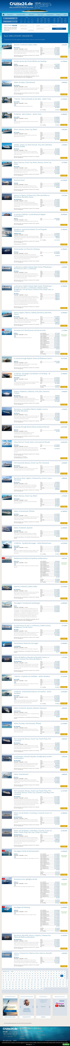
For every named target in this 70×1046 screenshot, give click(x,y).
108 (44, 979)
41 (53, 973)
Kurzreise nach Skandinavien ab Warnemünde (30, 330)
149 (41, 984)
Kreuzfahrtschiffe (21, 14)
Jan (38, 19)
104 (32, 979)
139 (9, 984)
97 (11, 979)
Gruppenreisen (49, 14)
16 (51, 971)
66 (56, 975)
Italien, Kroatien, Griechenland (24, 82)
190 (38, 988)
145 (28, 984)
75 (16, 977)
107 (41, 979)
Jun (41, 20)
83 (37, 977)
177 (63, 986)
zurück (12, 971)
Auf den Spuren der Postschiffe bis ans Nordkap (30, 61)
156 (63, 984)
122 (22, 982)
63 (48, 975)
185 (22, 988)
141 (16, 984)
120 (16, 982)
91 (59, 977)
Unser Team (40, 14)
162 (16, 986)
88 (51, 977)
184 (19, 988)
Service (58, 14)
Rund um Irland (19, 180)
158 (3, 986)
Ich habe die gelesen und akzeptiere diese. (9, 1007)
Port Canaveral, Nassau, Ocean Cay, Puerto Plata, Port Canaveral (32, 740)
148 (38, 984)
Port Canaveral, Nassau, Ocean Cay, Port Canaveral (31, 463)
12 (40, 971)
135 (63, 982)
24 (8, 973)
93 (64, 977)
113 (60, 979)
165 (25, 986)
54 (24, 975)
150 (44, 984)
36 (40, 973)
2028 (60, 17)
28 (19, 973)
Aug (49, 20)
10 (35, 971)
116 (3, 982)
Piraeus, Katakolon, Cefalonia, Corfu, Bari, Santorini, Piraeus (32, 392)
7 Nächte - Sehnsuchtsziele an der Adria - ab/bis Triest (32, 99)
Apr (49, 19)
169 (38, 986)
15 (48, 971)
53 (21, 975)
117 (6, 982)
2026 (27, 17)
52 (19, 975)
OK (66, 1044)
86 (45, 977)
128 (41, 982)
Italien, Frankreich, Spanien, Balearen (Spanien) (30, 708)
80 (29, 977)
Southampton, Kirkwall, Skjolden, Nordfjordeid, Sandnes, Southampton (33, 757)
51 (16, 975)
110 (51, 979)
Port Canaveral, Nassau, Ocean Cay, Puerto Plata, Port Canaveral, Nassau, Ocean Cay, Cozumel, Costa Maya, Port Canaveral (34, 792)
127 (38, 982)
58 (35, 975)
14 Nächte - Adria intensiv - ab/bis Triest (27, 114)
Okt (25, 22)
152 (50, 984)
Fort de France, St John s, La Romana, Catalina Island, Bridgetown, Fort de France (32, 626)
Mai (38, 20)
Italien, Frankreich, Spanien (23, 528)
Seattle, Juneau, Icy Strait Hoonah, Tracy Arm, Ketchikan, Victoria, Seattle (33, 146)
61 (43, 975)
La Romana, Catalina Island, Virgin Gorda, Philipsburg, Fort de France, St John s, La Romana (34, 268)
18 (56, 971)
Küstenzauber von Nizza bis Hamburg (26, 249)
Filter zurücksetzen (31, 30)
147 (35, 984)
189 (35, 988)
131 (50, 982)
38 (45, 973)
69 (64, 975)
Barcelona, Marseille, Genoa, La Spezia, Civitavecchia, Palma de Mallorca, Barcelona (32, 936)
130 (47, 982)
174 (53, 986)
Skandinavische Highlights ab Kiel (25, 879)
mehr (33, 1044)
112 (57, 979)
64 (51, 975)
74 (13, 977)
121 (19, 982)
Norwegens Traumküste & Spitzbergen (27, 603)
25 (11, 973)
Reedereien (10, 14)
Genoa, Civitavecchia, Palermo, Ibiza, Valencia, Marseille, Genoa (33, 954)
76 (19, 977)
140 (13, 984)
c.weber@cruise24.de (27, 1011)
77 (21, 977)
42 (56, 973)
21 (64, 971)
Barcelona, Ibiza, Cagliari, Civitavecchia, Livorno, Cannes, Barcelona (33, 479)
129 (44, 982)
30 (24, 973)
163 (19, 986)
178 (66, 986)
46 (3, 975)
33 (32, 973)
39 (48, 973)
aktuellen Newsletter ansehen (10, 1017)
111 (54, 979)
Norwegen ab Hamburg (22, 907)
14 (45, 971)
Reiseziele (31, 14)
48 (8, 975)
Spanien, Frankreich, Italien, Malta (25, 45)
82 (35, 977)
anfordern (10, 1011)
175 (57, 986)
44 (61, 973)
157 (66, 984)
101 (22, 979)
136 (66, 982)
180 (6, 988)
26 (13, 973)
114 (63, 979)
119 (13, 982)
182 (13, 988)
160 (9, 986)
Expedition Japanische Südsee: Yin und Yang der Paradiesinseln (30, 230)
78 (24, 977)
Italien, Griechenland (21, 774)
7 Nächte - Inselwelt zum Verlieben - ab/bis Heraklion (32, 676)
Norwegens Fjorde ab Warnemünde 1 (26, 851)
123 (25, 982)
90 (56, 977)
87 (48, 977)
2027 (43, 17)
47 (5, 975)
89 (53, 977)
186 (25, 988)
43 (59, 973)
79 (27, 977)
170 (41, 986)
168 (35, 986)
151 (47, 984)
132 (53, 982)
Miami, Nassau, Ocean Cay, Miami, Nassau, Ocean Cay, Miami (32, 163)
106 (38, 979)
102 (25, 979)
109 (47, 979)
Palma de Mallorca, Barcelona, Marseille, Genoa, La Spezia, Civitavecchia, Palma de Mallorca (31, 658)
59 (37, 975)
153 (53, 984)
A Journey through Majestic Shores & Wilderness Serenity (33, 358)
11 (37, 971)
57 (32, 975)
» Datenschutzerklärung (40, 1035)
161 (13, 986)
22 (3, 973)
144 (25, 984)
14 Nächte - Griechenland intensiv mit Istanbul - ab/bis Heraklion (32, 692)
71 (5, 977)
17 (53, 971)
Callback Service (45, 3)
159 (6, 986)
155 (60, 984)
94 (3, 979)
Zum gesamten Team (26, 1017)
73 (11, 977)
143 (22, 984)
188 (31, 988)
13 (43, 971)
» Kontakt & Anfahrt (39, 1031)
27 (16, 973)
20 (61, 971)
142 (19, 984)
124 (28, 982)
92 (61, 977)
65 (53, 975)
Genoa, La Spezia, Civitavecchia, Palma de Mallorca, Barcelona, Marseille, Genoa (31, 196)
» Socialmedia (22, 1038)
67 (59, 975)
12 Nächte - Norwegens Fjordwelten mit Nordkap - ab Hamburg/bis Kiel (32, 374)
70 (3, 977)
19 (59, 971)
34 (35, 973)
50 (13, 975)
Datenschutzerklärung (11, 1007)
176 (60, 986)
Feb (41, 19)
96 (8, 979)
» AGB (37, 1033)
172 (47, 986)
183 (16, 988)
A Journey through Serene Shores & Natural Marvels (31, 427)
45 (64, 973)
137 (3, 984)
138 (6, 984)
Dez (32, 22)
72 (8, 977)
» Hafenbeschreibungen (23, 1035)
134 (60, 982)
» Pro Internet (21, 1033)
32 (29, 973)
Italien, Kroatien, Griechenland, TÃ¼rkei (27, 723)
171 (44, 986)
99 (16, 979)
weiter (41, 988)
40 (51, 973)
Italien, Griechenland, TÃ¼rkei (24, 511)
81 (32, 977)
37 (43, 973)
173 (50, 986)
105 (35, 979)
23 (5, 973)
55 (27, 975)
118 (9, 982)
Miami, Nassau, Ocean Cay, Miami (25, 129)
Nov (28, 22)
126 (35, 982)
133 (57, 982)
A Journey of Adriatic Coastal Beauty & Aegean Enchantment (30, 215)
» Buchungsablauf (22, 1031)
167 (31, 986)
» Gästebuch (21, 1036)
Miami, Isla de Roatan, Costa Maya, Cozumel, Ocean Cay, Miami (33, 814)
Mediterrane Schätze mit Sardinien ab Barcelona (30, 558)
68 (61, 975)
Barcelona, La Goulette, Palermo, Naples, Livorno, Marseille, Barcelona (31, 410)
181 (9, 988)
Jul (45, 20)
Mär (45, 19)
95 (5, 979)
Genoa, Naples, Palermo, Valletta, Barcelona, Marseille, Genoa (33, 313)
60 (40, 975)
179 (3, 988)
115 (66, 979)
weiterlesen (43, 1017)
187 (28, 988)
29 (21, 973)
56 (29, 975)
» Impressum (38, 1036)
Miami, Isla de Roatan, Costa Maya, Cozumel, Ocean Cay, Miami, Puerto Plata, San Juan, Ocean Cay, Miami (33, 831)
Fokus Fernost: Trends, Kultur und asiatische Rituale (32, 442)
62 (45, 975)
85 (43, 977)
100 (19, 979)
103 (29, 979)
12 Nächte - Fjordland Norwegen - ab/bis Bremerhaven (32, 543)
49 (11, 975)
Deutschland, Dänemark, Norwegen (26, 643)
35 (37, 973)
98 (13, 979)
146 (31, 984)
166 (28, 986)
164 (22, 986)
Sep (21, 22)
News (65, 14)
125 (31, 982)
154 (57, 984)
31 (27, 973)
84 (40, 977)
